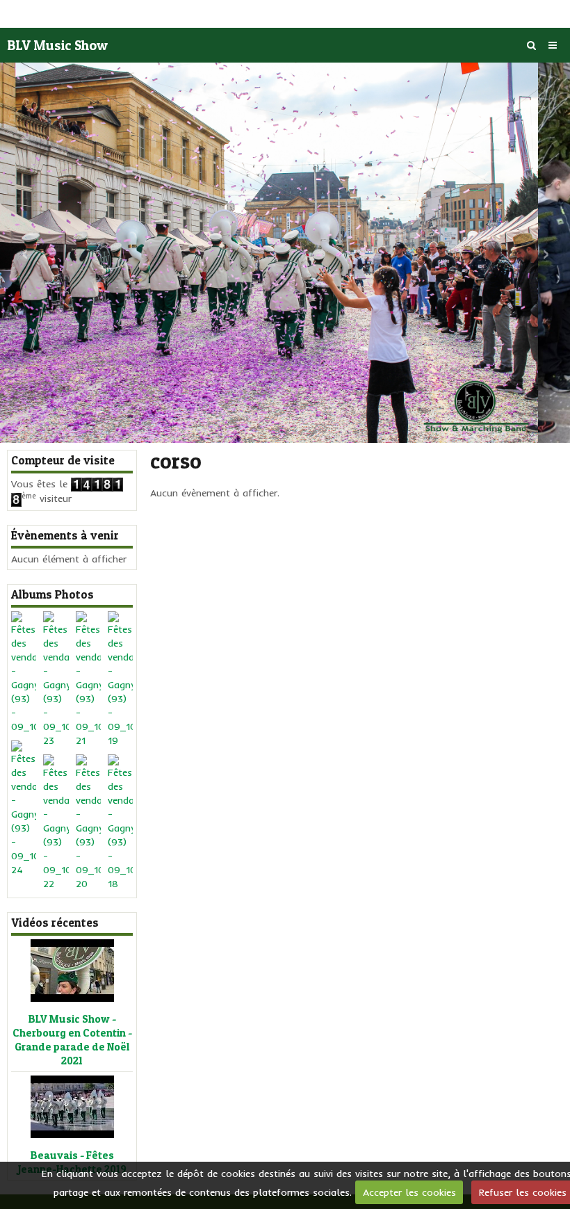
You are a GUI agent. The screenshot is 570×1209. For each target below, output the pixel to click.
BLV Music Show (57, 45)
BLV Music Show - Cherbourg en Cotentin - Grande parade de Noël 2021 (72, 1040)
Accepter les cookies (409, 1192)
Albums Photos (52, 594)
